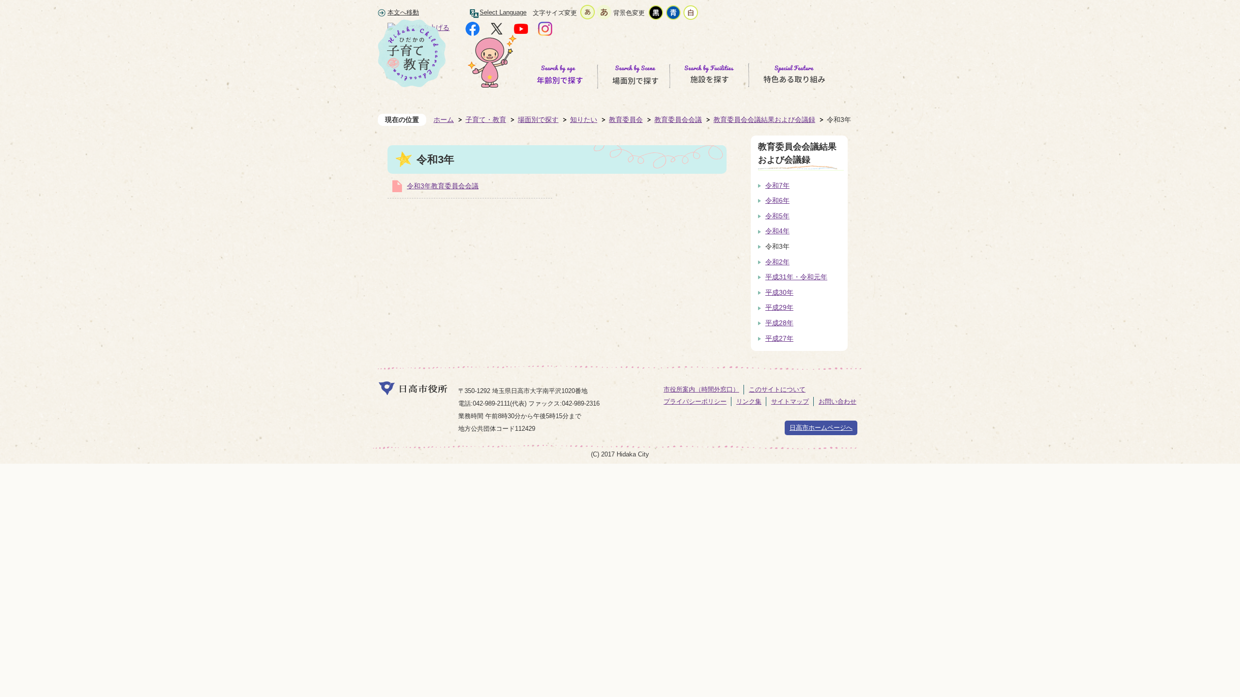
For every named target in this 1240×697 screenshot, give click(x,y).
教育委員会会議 (678, 119)
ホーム (444, 119)
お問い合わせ (837, 401)
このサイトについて (777, 389)
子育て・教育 (485, 119)
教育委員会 (626, 119)
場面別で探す (538, 119)
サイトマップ (790, 401)
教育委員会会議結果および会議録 (764, 119)
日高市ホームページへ (821, 427)
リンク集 (748, 401)
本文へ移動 (403, 12)
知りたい (583, 119)
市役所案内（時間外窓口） (701, 389)
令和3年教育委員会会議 (443, 186)
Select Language (503, 12)
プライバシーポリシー (695, 401)
